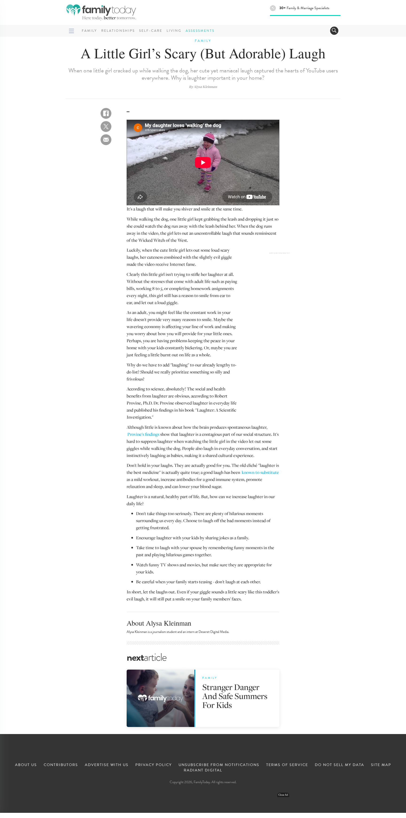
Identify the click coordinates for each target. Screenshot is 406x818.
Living (174, 30)
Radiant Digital (203, 770)
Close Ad (283, 795)
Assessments (200, 30)
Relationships (118, 30)
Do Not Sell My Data (339, 765)
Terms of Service (287, 765)
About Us (26, 765)
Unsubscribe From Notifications (219, 765)
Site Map (381, 765)
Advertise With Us (107, 765)
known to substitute (260, 472)
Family (89, 30)
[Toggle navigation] (334, 31)
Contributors (61, 765)
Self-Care (150, 30)
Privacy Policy (153, 765)
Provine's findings (143, 434)
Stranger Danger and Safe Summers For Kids (234, 695)
